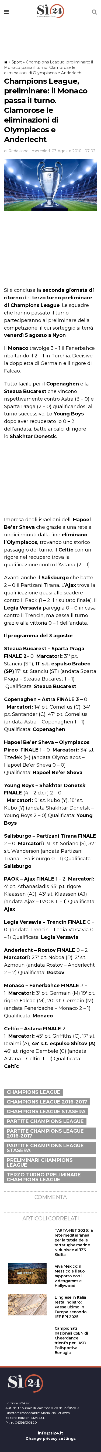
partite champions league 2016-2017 (45, 1133)
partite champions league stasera (45, 1148)
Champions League (33, 1092)
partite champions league (45, 1121)
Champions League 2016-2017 (47, 1102)
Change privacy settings (51, 1438)
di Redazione (16, 151)
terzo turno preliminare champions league (44, 1177)
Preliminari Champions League (40, 1162)
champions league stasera (46, 1112)
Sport (17, 62)
